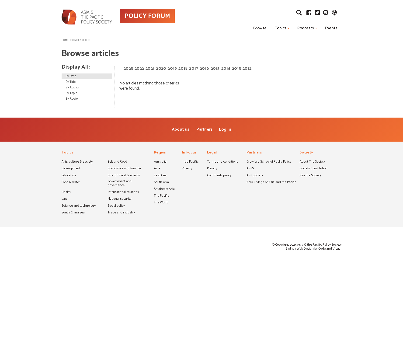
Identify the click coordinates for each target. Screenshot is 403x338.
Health (66, 192)
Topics (281, 28)
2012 (247, 68)
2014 (225, 68)
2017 (193, 68)
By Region (73, 98)
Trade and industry (121, 213)
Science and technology (79, 206)
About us (180, 129)
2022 (139, 68)
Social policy (116, 206)
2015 (215, 68)
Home (65, 40)
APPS (250, 169)
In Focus (189, 153)
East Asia (160, 176)
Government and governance (120, 183)
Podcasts (305, 28)
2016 (204, 68)
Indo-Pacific (190, 162)
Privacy (212, 169)
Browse (260, 28)
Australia (160, 162)
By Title (71, 82)
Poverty (187, 169)
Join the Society (310, 176)
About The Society (312, 162)
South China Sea (73, 213)
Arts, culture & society (77, 162)
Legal (212, 153)
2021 (150, 68)
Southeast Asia (164, 189)
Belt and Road (117, 162)
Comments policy (219, 176)
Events (331, 28)
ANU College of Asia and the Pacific (271, 182)
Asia (157, 169)
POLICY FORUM (147, 16)
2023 (128, 68)
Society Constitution (313, 169)
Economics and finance (124, 169)
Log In (225, 129)
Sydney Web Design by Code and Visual (313, 248)
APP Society (255, 176)
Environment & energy (124, 176)
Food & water (71, 182)
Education (69, 176)
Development (71, 169)
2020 (161, 68)
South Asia (161, 182)
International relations (123, 192)
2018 (183, 68)
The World (161, 203)
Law (64, 199)
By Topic (71, 93)
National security (120, 199)
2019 (172, 68)
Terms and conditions (222, 162)
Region (160, 153)
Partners (204, 129)
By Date (71, 76)
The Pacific (161, 196)
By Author (73, 87)
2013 (236, 68)
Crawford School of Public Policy (269, 162)
